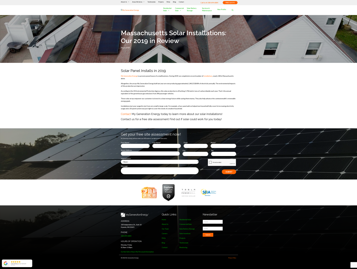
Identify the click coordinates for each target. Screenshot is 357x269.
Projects (161, 2)
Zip (212, 150)
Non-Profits (221, 9)
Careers (164, 233)
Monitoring (183, 247)
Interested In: (126, 158)
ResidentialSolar (167, 9)
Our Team (165, 229)
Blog (174, 2)
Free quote (230, 2)
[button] (232, 10)
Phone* (213, 143)
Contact (181, 2)
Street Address (126, 150)
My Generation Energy (129, 76)
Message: (124, 166)
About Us (124, 2)
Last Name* (156, 143)
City (183, 150)
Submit (208, 235)
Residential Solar (185, 220)
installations (208, 76)
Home (164, 220)
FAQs (168, 2)
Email (186, 143)
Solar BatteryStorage (191, 9)
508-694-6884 (213, 3)
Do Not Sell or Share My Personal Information (137, 252)
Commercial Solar (179, 9)
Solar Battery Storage (187, 229)
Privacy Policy (232, 258)
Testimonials (151, 2)
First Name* (125, 143)
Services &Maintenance (207, 9)
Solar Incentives (184, 233)
